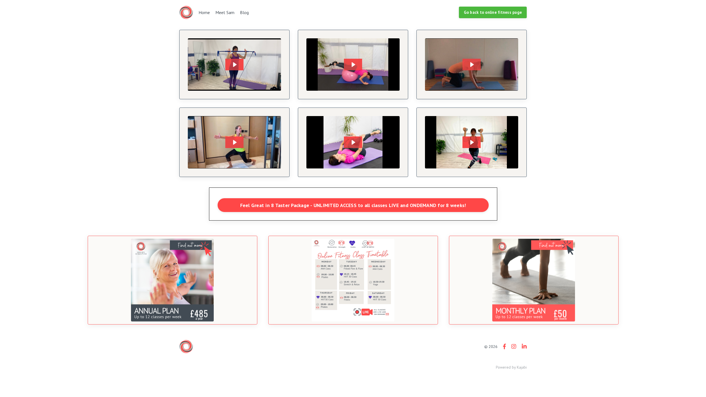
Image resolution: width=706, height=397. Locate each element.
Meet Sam (224, 12)
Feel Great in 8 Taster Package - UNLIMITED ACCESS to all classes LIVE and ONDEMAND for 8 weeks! (353, 205)
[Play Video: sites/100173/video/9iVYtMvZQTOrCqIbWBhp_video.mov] (353, 65)
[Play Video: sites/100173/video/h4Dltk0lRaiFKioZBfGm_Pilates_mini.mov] (234, 142)
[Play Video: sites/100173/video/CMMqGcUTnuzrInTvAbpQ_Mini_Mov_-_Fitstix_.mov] (234, 65)
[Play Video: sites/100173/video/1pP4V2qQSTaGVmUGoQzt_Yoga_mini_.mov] (471, 65)
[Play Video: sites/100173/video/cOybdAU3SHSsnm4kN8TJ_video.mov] (471, 142)
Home (204, 12)
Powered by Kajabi (511, 367)
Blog (244, 12)
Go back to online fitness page (493, 12)
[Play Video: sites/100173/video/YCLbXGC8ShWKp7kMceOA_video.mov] (353, 142)
